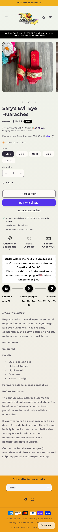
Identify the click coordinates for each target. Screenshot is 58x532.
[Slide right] (35, 102)
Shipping (6, 131)
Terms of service (21, 527)
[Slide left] (22, 102)
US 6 (8, 154)
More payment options (29, 210)
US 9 (48, 154)
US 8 (35, 154)
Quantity (7, 167)
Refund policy (26, 523)
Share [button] (9, 182)
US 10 (8, 160)
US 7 (22, 154)
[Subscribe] (48, 487)
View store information (19, 229)
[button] (6, 17)
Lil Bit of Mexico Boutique (26, 519)
